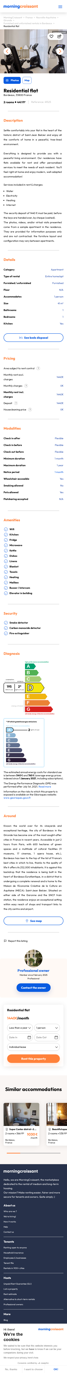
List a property (11, 1289)
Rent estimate (10, 1294)
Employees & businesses (15, 1257)
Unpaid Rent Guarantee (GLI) (18, 1283)
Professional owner (33, 970)
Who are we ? (10, 1211)
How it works (10, 1221)
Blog (6, 1320)
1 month (59, 472)
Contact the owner (33, 987)
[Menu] (60, 7)
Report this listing (18, 941)
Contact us (9, 1232)
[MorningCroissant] (21, 7)
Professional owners (13, 1304)
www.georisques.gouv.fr (17, 797)
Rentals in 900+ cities (14, 1268)
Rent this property (33, 1058)
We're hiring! (10, 1216)
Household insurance (13, 1252)
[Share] (59, 36)
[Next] (59, 51)
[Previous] (7, 51)
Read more (45, 786)
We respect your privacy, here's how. (21, 1357)
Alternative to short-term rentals (19, 1299)
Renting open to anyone (15, 1247)
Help (6, 1226)
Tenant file (9, 1263)
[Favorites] (51, 36)
